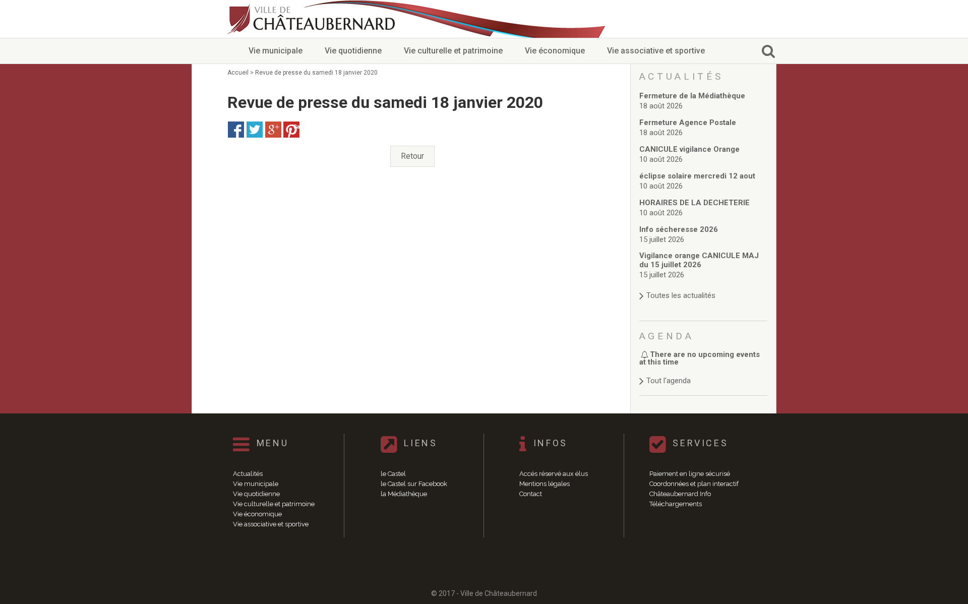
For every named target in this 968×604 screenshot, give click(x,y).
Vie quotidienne (353, 50)
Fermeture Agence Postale (687, 122)
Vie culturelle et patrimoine (453, 50)
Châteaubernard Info (680, 494)
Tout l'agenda (668, 380)
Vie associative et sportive (656, 50)
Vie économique (555, 50)
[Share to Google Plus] (273, 130)
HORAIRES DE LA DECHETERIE (694, 202)
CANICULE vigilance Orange (689, 149)
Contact (530, 494)
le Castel (393, 473)
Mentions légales (544, 484)
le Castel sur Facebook (414, 484)
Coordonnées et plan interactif (694, 484)
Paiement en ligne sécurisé (689, 473)
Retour (412, 156)
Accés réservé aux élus (553, 473)
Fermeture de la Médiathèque (692, 95)
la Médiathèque (404, 494)
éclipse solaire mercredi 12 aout (697, 175)
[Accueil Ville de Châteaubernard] (312, 19)
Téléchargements (675, 504)
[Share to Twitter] (255, 130)
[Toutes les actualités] (703, 285)
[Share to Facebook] (236, 130)
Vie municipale (275, 50)
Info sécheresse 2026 (678, 229)
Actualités (248, 473)
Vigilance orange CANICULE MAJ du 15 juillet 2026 (699, 260)
